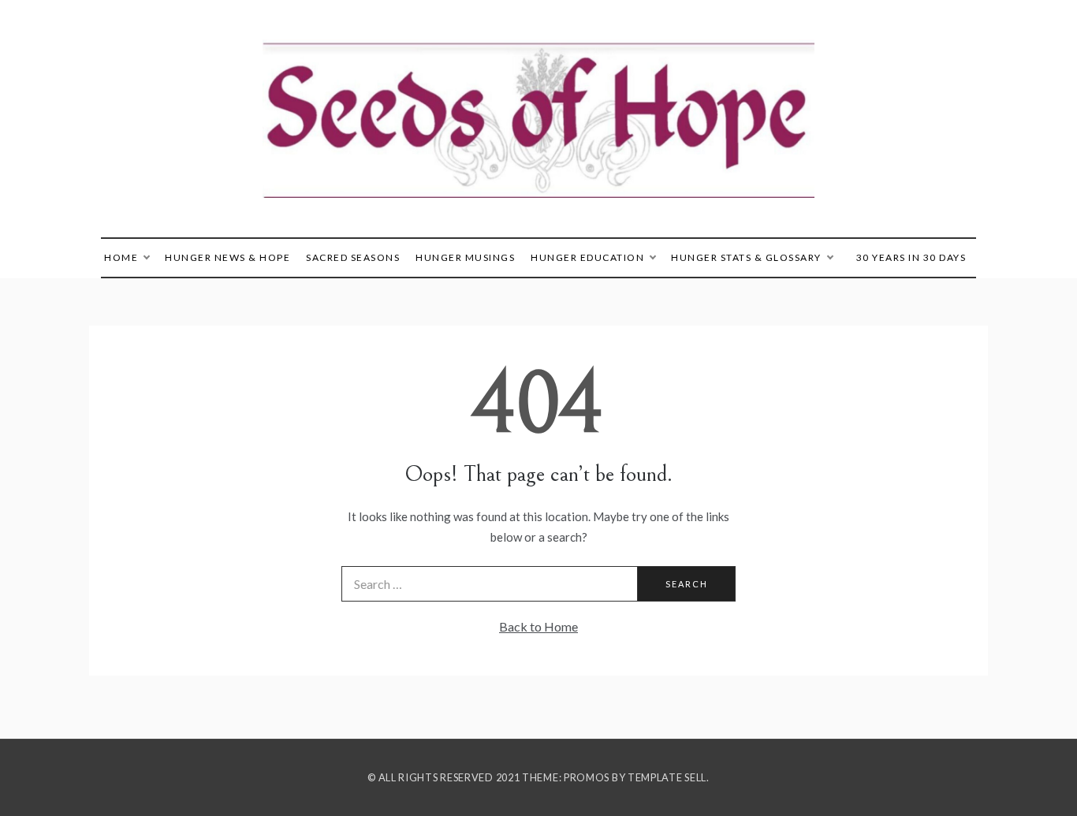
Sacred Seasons (353, 257)
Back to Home (538, 626)
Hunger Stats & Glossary (746, 257)
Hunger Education (587, 257)
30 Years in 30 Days (911, 257)
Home (121, 257)
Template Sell (667, 777)
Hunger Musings (465, 257)
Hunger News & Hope (227, 257)
